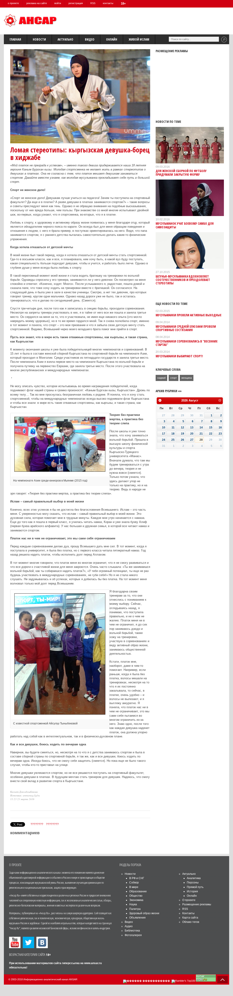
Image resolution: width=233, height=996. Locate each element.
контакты (108, 3)
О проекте (188, 900)
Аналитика (194, 878)
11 (173, 427)
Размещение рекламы (196, 904)
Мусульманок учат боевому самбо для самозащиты (185, 225)
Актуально (65, 39)
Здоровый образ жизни (144, 913)
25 (173, 439)
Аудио (129, 926)
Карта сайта (190, 917)
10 (163, 427)
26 (182, 439)
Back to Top (222, 979)
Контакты (188, 913)
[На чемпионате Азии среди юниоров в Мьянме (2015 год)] (59, 472)
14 (201, 427)
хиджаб (161, 377)
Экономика (136, 900)
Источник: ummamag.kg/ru (25, 795)
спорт (173, 377)
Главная (15, 39)
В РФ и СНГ (136, 878)
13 (191, 427)
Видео (89, 39)
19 (182, 433)
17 (163, 433)
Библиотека (132, 930)
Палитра (135, 909)
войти (57, 3)
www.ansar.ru (93, 963)
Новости (39, 39)
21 (201, 433)
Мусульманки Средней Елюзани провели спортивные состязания (186, 328)
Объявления (137, 917)
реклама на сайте (36, 3)
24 (163, 439)
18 (173, 433)
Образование (138, 891)
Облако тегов (190, 922)
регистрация (75, 3)
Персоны (193, 882)
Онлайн (111, 39)
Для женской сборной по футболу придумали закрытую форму (181, 172)
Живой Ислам (139, 39)
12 (182, 427)
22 (210, 433)
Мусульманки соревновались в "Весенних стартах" (187, 343)
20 (191, 433)
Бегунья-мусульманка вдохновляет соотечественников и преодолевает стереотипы (183, 280)
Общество (135, 895)
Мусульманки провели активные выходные (188, 315)
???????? (36, 824)
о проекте (13, 3)
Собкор (134, 882)
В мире (133, 887)
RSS (92, 3)
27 (191, 439)
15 (210, 427)
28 (201, 439)
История (192, 891)
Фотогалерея (133, 935)
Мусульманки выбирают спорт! (179, 356)
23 (220, 433)
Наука (133, 904)
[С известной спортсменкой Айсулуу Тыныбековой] (59, 714)
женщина (186, 377)
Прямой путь (195, 887)
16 (220, 427)
